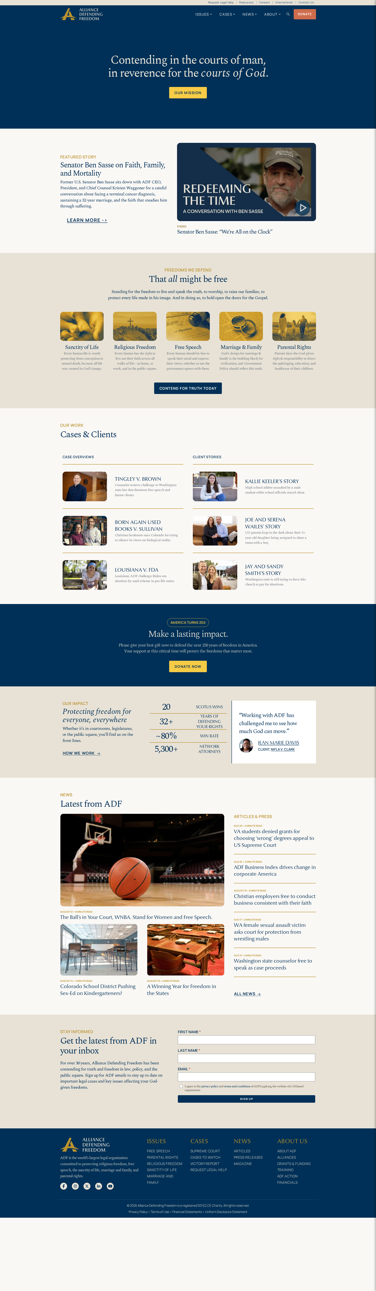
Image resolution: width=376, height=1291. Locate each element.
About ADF (287, 1151)
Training (285, 1169)
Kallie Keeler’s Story (272, 481)
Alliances (286, 1157)
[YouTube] (110, 1185)
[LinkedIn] (98, 1185)
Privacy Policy (138, 1212)
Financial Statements (187, 1212)
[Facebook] (63, 1185)
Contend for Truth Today (188, 388)
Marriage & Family (241, 347)
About (271, 14)
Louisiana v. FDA (136, 570)
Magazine (243, 1163)
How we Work (82, 753)
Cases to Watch (205, 1157)
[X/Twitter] (86, 1185)
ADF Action (287, 1176)
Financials (287, 1182)
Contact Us (306, 2)
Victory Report (205, 1163)
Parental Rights (294, 347)
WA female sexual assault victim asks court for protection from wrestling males (270, 932)
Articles (242, 1151)
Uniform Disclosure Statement (226, 1212)
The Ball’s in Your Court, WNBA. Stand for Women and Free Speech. (136, 917)
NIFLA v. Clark (283, 749)
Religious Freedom (135, 347)
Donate (305, 14)
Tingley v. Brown (138, 479)
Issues (202, 14)
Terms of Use (160, 1212)
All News (247, 994)
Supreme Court (205, 1151)
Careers (264, 2)
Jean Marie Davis (278, 743)
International (284, 2)
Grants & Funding (294, 1163)
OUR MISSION (187, 92)
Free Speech (188, 347)
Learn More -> (87, 220)
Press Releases (248, 1157)
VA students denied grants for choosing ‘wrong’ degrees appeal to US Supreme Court (274, 838)
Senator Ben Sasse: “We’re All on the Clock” (225, 232)
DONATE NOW (188, 666)
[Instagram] (75, 1185)
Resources (246, 2)
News (248, 14)
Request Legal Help (220, 2)
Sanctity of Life (81, 347)
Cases (225, 14)
